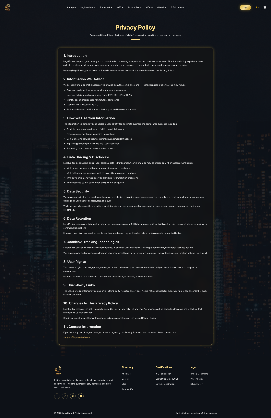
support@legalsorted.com (76, 337)
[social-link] (57, 396)
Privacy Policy (196, 379)
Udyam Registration (165, 384)
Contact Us (127, 389)
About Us (126, 373)
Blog (124, 384)
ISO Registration (163, 373)
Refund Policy (196, 384)
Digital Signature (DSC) (167, 379)
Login (245, 7)
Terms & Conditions (199, 373)
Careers (126, 379)
